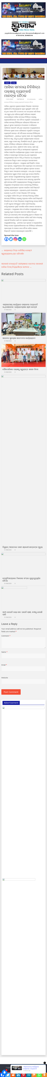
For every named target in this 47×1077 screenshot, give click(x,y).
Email (4, 665)
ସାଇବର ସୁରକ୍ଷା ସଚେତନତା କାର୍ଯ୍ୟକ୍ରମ (19, 338)
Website (4, 677)
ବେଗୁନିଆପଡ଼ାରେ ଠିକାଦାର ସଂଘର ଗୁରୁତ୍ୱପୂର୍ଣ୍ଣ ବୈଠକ (21, 579)
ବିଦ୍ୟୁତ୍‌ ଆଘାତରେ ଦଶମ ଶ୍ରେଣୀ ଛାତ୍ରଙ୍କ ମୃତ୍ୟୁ (23, 547)
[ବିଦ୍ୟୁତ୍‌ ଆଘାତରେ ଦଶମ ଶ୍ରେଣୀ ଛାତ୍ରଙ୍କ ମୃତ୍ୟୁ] (23, 376)
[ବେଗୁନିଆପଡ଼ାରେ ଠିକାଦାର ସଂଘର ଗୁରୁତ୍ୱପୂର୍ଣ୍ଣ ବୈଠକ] (23, 554)
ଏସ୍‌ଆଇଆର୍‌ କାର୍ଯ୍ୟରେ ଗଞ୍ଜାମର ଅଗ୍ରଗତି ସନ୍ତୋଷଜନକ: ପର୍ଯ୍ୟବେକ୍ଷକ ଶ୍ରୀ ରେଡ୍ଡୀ (20, 305)
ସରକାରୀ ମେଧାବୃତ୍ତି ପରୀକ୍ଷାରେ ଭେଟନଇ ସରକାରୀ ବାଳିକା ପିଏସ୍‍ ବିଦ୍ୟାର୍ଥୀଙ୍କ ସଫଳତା (22, 265)
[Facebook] (6, 239)
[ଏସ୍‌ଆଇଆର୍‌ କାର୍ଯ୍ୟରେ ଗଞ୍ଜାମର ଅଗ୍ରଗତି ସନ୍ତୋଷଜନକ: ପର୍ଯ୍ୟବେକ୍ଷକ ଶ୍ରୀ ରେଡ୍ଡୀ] (23, 280)
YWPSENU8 (20, 99)
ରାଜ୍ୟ (13, 83)
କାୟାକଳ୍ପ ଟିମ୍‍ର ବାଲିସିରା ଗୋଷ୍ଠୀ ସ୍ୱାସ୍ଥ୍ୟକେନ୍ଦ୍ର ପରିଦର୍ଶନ (16, 252)
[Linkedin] (20, 239)
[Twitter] (11, 239)
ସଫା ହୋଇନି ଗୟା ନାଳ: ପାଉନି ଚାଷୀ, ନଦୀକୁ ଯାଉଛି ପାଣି (22, 613)
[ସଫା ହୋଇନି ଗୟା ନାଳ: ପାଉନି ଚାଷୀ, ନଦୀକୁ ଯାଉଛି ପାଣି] (14, 588)
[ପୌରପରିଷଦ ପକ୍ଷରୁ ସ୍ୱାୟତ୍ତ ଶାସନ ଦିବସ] (23, 345)
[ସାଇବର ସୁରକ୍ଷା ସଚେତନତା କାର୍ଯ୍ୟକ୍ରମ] (23, 314)
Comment (5, 636)
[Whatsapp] (24, 239)
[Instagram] (15, 239)
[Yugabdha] (3, 60)
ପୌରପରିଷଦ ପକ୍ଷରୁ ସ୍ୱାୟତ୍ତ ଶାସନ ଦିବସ (20, 369)
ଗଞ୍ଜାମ (7, 83)
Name (4, 652)
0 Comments (31, 99)
